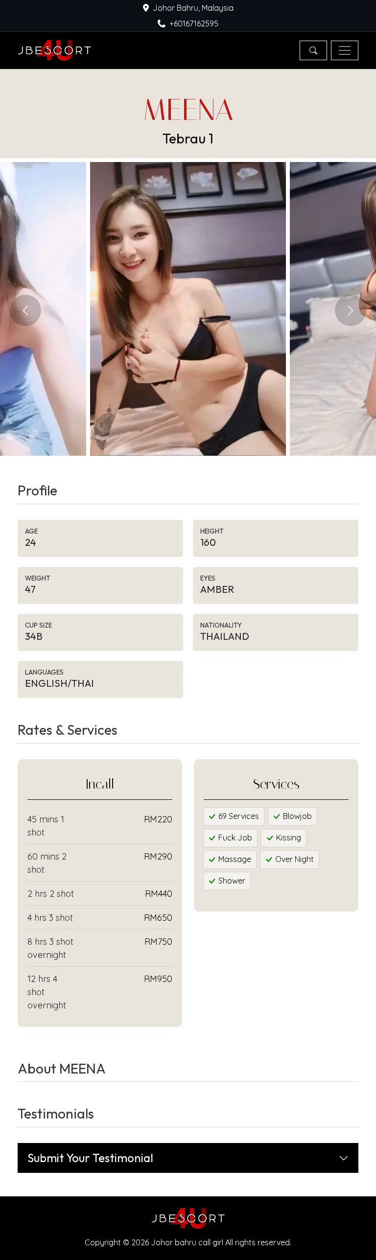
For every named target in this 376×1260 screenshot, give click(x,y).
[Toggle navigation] (344, 50)
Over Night (293, 859)
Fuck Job (234, 837)
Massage (233, 859)
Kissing (287, 837)
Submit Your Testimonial (90, 1157)
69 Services (237, 816)
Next (350, 310)
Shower (230, 881)
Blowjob (296, 816)
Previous (25, 310)
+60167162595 (193, 23)
